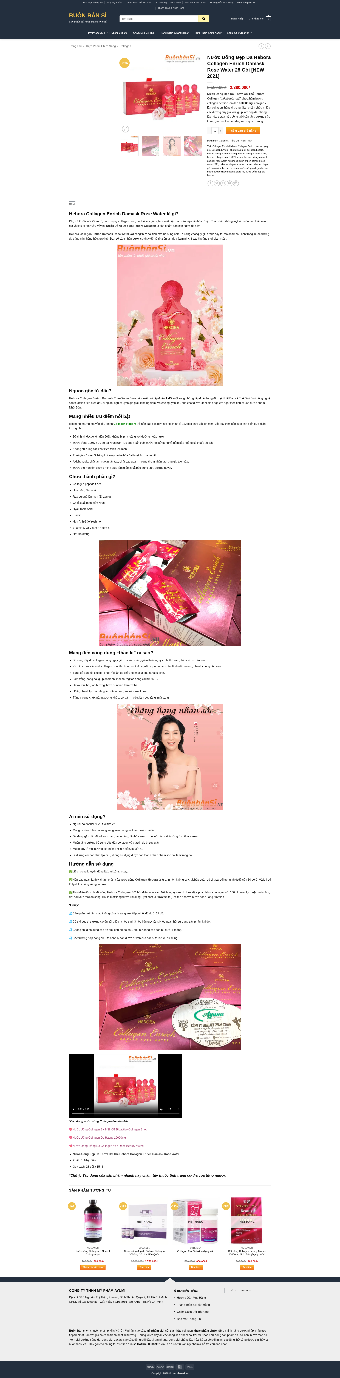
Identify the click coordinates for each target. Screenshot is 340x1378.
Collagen (125, 46)
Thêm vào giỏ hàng (242, 130)
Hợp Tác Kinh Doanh (195, 2)
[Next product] (261, 46)
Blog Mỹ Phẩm (114, 2)
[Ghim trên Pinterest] (230, 183)
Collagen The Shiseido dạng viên (195, 1251)
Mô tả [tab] (72, 204)
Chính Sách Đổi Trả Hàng (139, 2)
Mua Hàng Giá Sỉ (246, 2)
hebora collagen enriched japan (235, 164)
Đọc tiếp (144, 1267)
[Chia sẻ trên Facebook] (210, 183)
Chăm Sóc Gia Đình (238, 33)
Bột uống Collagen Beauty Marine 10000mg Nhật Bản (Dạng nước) (247, 1253)
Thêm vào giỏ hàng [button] (93, 1267)
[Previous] (127, 93)
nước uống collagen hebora (254, 168)
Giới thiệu (176, 2)
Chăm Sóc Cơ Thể (143, 33)
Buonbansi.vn (241, 1290)
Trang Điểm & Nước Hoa (174, 33)
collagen (124, 221)
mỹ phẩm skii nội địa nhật (163, 1330)
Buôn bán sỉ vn (79, 1330)
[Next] (196, 93)
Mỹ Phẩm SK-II (96, 33)
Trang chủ (75, 46)
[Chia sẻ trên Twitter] (217, 183)
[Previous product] (267, 46)
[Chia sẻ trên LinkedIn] (236, 183)
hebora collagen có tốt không (222, 153)
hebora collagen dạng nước (252, 153)
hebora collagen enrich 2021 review (225, 157)
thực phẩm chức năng (209, 1330)
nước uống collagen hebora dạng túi (225, 171)
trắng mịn (79, 238)
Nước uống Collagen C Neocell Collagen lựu (93, 1253)
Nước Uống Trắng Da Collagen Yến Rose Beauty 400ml (108, 1145)
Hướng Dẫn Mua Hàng (221, 2)
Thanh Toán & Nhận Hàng (171, 8)
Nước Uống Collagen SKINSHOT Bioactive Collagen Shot (109, 1129)
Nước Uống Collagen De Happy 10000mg (99, 1137)
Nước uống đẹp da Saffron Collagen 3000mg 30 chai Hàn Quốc (144, 1253)
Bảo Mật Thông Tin (93, 2)
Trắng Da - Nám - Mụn (240, 140)
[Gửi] (203, 18)
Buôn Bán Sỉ (87, 15)
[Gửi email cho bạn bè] (223, 183)
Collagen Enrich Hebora (224, 146)
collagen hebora (255, 150)
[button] (237, 19)
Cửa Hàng (161, 2)
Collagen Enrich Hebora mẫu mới (229, 150)
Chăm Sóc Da (119, 33)
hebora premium (230, 168)
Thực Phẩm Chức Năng (207, 33)
